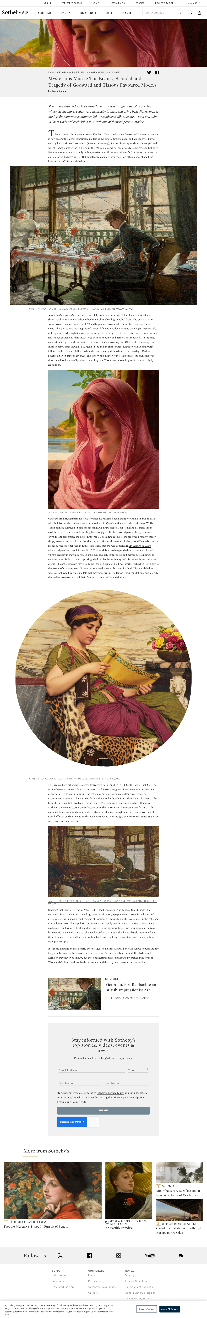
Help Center (59, 1275)
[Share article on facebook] (157, 72)
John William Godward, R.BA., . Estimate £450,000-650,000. (74, 779)
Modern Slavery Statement (141, 1293)
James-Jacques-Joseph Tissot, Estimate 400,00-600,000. (81, 309)
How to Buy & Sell (165, 3)
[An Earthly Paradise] (128, 1191)
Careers (93, 1293)
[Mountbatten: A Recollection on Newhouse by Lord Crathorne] (179, 1173)
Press (91, 1275)
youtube (150, 1255)
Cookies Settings (146, 1309)
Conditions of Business (139, 1287)
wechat (181, 1255)
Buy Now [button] (65, 13)
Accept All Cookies (169, 1309)
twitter (60, 1255)
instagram (118, 1255)
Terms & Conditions (136, 1281)
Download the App (63, 1287)
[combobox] (163, 13)
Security (130, 1275)
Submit (104, 1110)
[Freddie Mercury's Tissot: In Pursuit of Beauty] (53, 1191)
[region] (103, 1309)
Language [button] (191, 3)
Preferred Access (72, 3)
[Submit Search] (181, 13)
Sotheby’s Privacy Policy (110, 1093)
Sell (109, 13)
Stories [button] (140, 3)
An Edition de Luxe (140, 545)
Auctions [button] (44, 13)
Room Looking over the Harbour (66, 315)
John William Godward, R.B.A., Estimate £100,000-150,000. (87, 512)
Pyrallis (110, 523)
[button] (105, 1152)
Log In (47, 3)
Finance (126, 13)
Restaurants (117, 3)
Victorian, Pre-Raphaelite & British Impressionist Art (76, 72)
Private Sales (88, 13)
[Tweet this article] (149, 72)
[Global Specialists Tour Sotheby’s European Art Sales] (179, 1210)
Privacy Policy (96, 1281)
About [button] (96, 3)
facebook (89, 1255)
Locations (58, 1281)
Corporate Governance (102, 1287)
